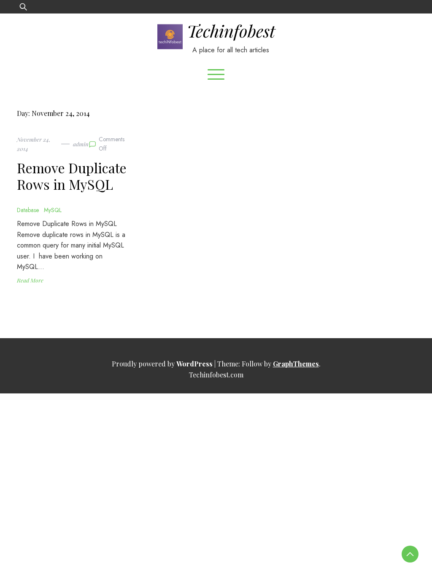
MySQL (53, 210)
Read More (30, 280)
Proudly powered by (162, 363)
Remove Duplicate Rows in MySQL (72, 176)
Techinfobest (231, 30)
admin (81, 144)
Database (28, 210)
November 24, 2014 (33, 143)
